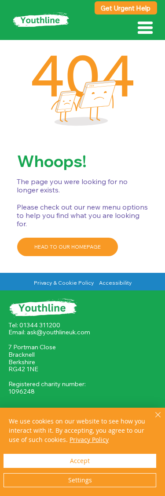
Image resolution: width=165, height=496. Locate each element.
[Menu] (145, 28)
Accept (80, 460)
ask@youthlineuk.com (58, 332)
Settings (80, 480)
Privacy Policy (89, 439)
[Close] (152, 420)
